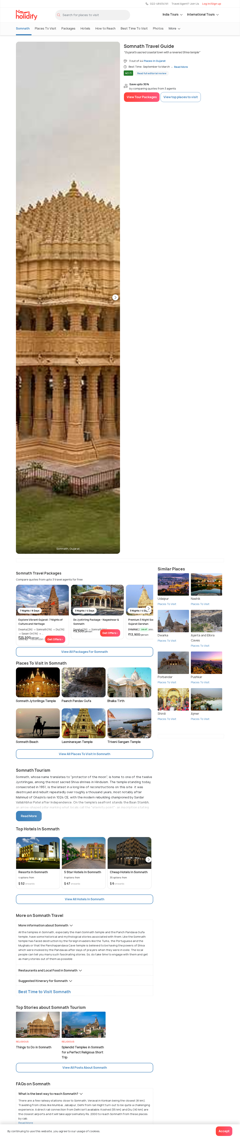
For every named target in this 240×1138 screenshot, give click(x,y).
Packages (68, 28)
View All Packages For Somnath (84, 652)
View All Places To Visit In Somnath (84, 754)
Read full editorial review (151, 73)
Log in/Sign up (211, 3)
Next (115, 297)
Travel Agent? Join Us (185, 3)
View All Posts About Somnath (84, 1067)
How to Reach (105, 28)
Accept (224, 1131)
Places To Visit (45, 28)
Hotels (85, 28)
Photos (158, 28)
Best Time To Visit (134, 28)
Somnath (23, 28)
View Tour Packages (142, 97)
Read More (25, 1123)
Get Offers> (55, 639)
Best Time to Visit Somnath (44, 991)
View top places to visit (181, 97)
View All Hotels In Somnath (84, 899)
